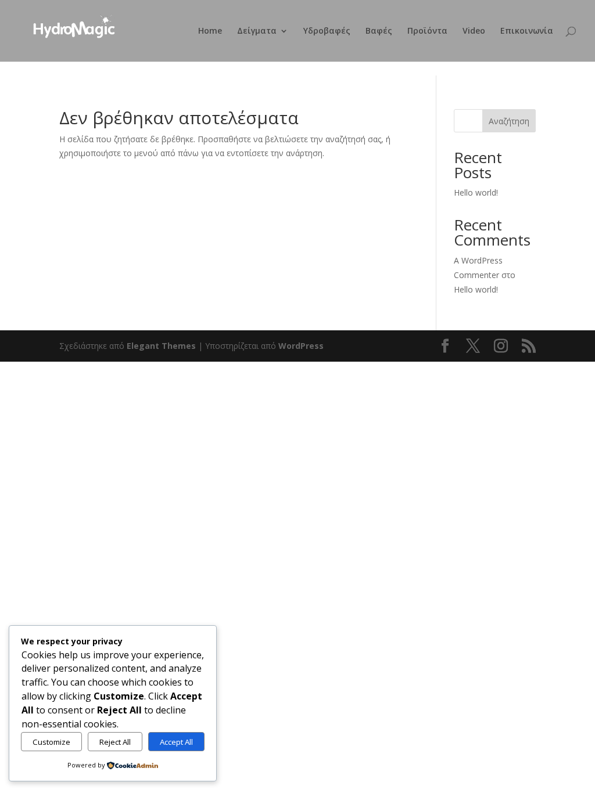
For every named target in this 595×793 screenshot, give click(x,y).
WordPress (301, 345)
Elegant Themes (161, 345)
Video (474, 31)
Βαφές (378, 31)
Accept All (176, 742)
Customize (51, 742)
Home (210, 31)
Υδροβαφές (326, 31)
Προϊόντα (427, 31)
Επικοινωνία (526, 31)
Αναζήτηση (509, 121)
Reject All (115, 742)
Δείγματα (257, 31)
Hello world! (476, 192)
